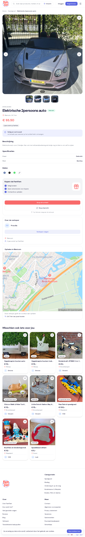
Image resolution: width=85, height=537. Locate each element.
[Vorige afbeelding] (6, 54)
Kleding (47, 482)
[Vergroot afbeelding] (42, 54)
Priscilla (14, 225)
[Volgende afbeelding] (79, 54)
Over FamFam (7, 503)
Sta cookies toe (74, 531)
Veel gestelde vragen (9, 510)
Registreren (71, 4)
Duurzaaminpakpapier (52, 521)
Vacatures (48, 514)
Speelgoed (12, 11)
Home (4, 11)
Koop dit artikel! (42, 202)
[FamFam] (5, 4)
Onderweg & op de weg (53, 486)
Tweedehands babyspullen (11, 524)
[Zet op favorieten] (79, 18)
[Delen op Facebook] (4, 173)
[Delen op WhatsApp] (14, 173)
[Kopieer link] (19, 173)
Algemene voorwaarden (53, 507)
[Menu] (80, 4)
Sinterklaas (48, 524)
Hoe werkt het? (7, 507)
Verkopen (5, 521)
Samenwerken (49, 517)
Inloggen (61, 4)
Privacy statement (51, 510)
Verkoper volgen (43, 232)
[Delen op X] (9, 173)
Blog (3, 517)
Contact (47, 503)
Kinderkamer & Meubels (53, 489)
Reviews (5, 514)
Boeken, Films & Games (52, 493)
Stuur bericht (44, 208)
